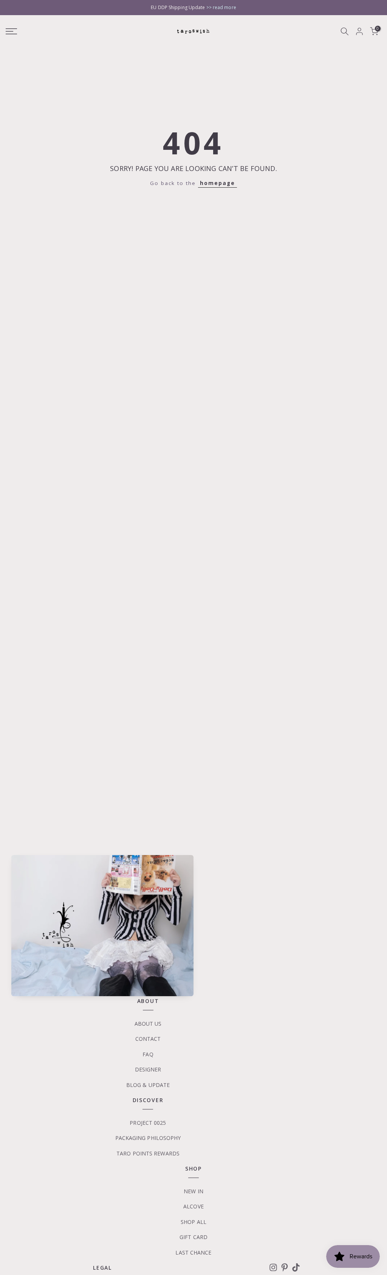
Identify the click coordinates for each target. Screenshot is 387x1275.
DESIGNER (148, 1069)
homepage (217, 183)
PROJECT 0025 (148, 1122)
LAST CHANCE (193, 1252)
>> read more (221, 7)
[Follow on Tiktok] (296, 1267)
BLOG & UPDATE (148, 1084)
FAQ (147, 1054)
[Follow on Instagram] (273, 1267)
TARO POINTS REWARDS (148, 1153)
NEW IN (193, 1191)
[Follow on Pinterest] (284, 1267)
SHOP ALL (193, 1221)
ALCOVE (193, 1206)
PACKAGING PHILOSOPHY (148, 1137)
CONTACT (148, 1038)
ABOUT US (148, 1023)
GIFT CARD (193, 1237)
